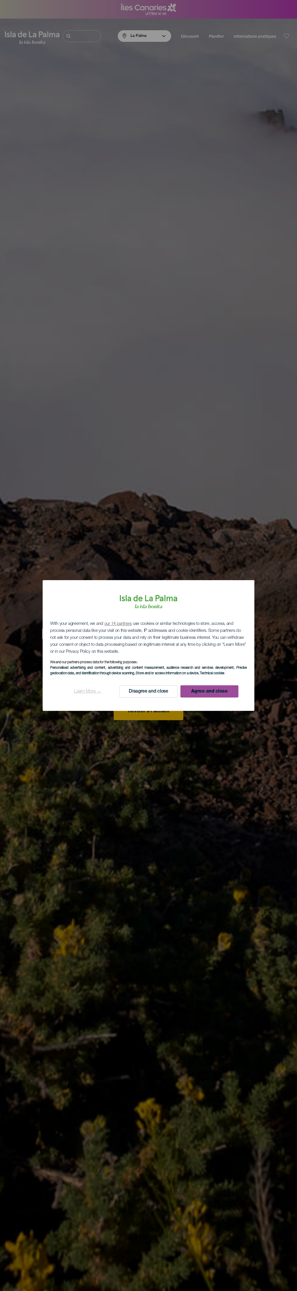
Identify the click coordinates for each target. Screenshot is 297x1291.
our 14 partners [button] (118, 624)
